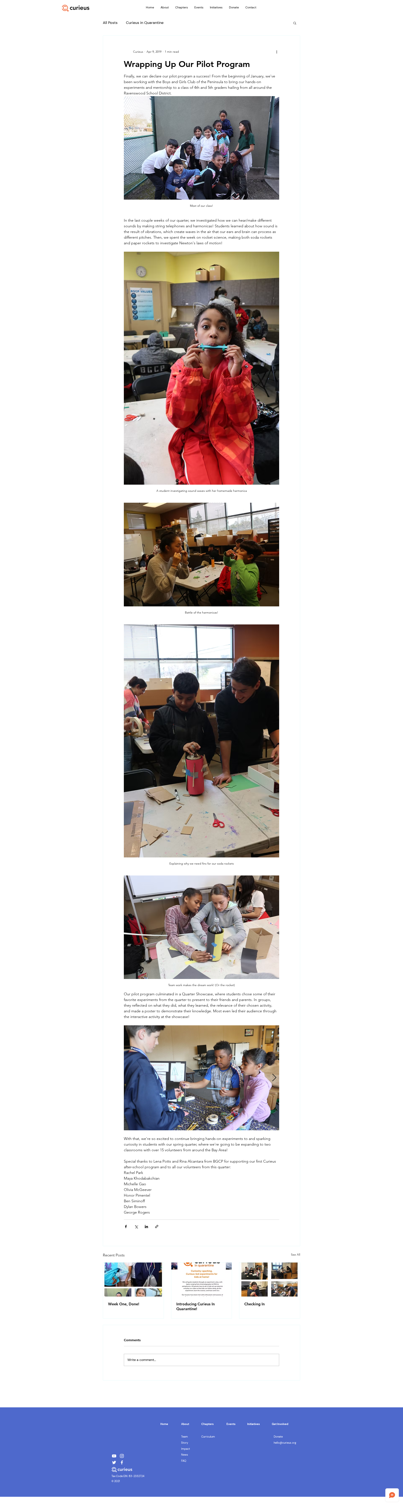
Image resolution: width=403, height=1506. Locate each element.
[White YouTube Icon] (114, 1456)
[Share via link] (157, 1227)
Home (164, 1424)
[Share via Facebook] (126, 1227)
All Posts (110, 22)
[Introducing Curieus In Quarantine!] (201, 1280)
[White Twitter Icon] (114, 1462)
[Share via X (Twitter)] (136, 1227)
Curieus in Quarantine (145, 22)
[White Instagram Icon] (121, 1456)
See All (295, 1254)
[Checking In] (269, 1280)
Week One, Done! (123, 1304)
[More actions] (276, 51)
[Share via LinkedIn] (146, 1227)
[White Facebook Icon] (121, 1462)
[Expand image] (201, 1077)
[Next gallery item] (274, 1078)
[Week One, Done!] (133, 1280)
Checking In (254, 1304)
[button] (164, 7)
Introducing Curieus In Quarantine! (195, 1306)
